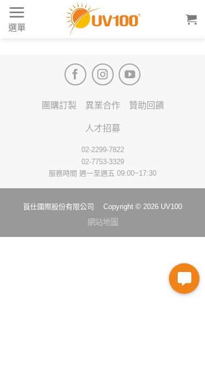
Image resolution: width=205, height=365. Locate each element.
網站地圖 (102, 222)
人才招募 (102, 128)
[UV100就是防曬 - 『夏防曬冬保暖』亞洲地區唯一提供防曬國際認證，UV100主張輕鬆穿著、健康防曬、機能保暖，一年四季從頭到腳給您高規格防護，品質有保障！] (103, 19)
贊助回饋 (146, 105)
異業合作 (102, 105)
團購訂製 (59, 105)
